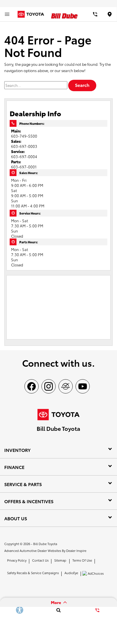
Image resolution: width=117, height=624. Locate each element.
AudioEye (71, 572)
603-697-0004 (24, 156)
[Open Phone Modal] (95, 14)
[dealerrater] (65, 386)
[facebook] (31, 386)
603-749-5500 (24, 135)
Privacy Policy (16, 560)
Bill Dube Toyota (45, 543)
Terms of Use (82, 560)
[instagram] (48, 386)
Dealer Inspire (76, 550)
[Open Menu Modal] (7, 14)
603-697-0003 (24, 146)
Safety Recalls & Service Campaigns (33, 572)
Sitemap (60, 560)
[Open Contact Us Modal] (97, 610)
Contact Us (40, 560)
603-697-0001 (24, 166)
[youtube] (83, 386)
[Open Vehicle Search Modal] (58, 610)
